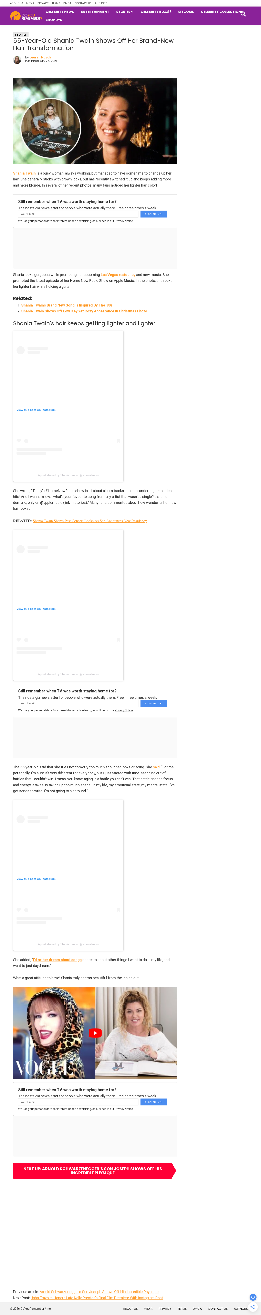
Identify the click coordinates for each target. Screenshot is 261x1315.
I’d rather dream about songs (57, 960)
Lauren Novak (40, 57)
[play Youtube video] (95, 1033)
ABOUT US (16, 3)
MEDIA (30, 3)
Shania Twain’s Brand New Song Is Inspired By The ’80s (67, 305)
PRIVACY (43, 3)
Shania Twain (24, 173)
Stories (21, 35)
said (156, 767)
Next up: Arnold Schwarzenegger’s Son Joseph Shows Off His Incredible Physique (92, 1171)
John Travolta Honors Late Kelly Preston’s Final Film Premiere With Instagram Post (97, 1298)
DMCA (67, 3)
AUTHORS (101, 3)
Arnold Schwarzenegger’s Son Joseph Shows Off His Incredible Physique (99, 1292)
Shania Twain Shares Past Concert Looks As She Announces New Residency (90, 520)
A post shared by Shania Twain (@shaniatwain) (68, 475)
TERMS (56, 3)
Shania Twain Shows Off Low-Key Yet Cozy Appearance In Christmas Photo (84, 311)
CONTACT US (83, 3)
